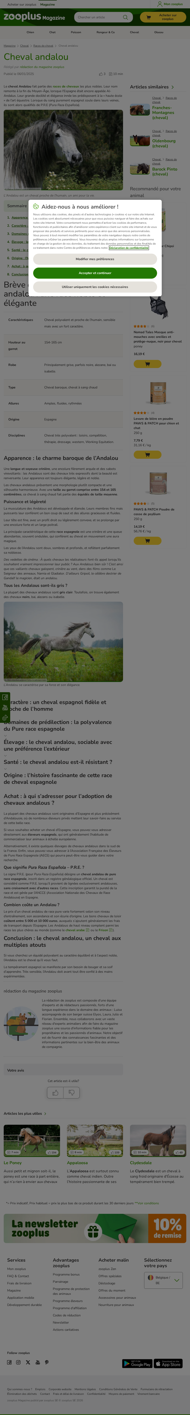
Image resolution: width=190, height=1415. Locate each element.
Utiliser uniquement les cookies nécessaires (95, 287)
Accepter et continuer (95, 273)
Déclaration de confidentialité (129, 248)
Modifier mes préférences (95, 259)
